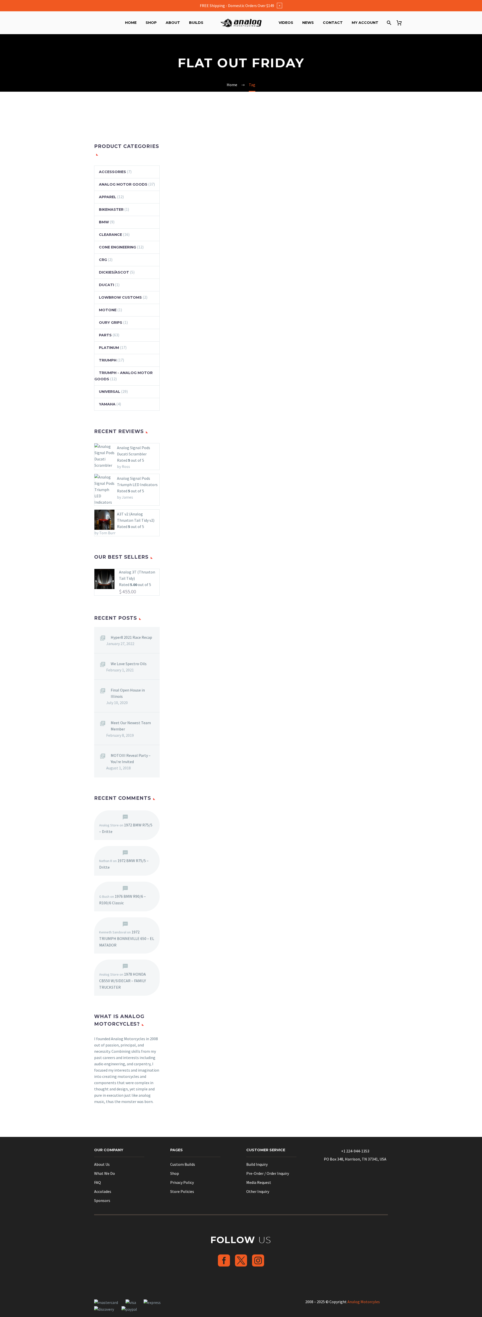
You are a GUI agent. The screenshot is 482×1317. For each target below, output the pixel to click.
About (173, 22)
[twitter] (241, 1260)
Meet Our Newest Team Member (131, 725)
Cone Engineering (117, 247)
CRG (103, 259)
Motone (107, 310)
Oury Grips (110, 322)
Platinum (109, 347)
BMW (104, 222)
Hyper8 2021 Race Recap (131, 637)
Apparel (107, 197)
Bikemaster (111, 209)
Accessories (112, 172)
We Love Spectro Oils (129, 663)
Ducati (106, 285)
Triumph (107, 360)
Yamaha (107, 404)
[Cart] (401, 23)
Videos (286, 22)
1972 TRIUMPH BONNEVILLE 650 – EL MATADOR (126, 938)
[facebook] (224, 1260)
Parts (105, 335)
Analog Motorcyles (363, 1301)
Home (131, 22)
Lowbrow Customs (120, 297)
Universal (109, 391)
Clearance (110, 234)
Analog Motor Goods (123, 184)
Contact (333, 22)
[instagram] (258, 1260)
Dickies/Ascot (114, 272)
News (308, 22)
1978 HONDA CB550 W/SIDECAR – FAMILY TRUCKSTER (122, 981)
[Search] (388, 23)
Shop (151, 22)
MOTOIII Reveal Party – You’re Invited (131, 758)
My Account (365, 22)
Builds (196, 22)
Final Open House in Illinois (128, 693)
